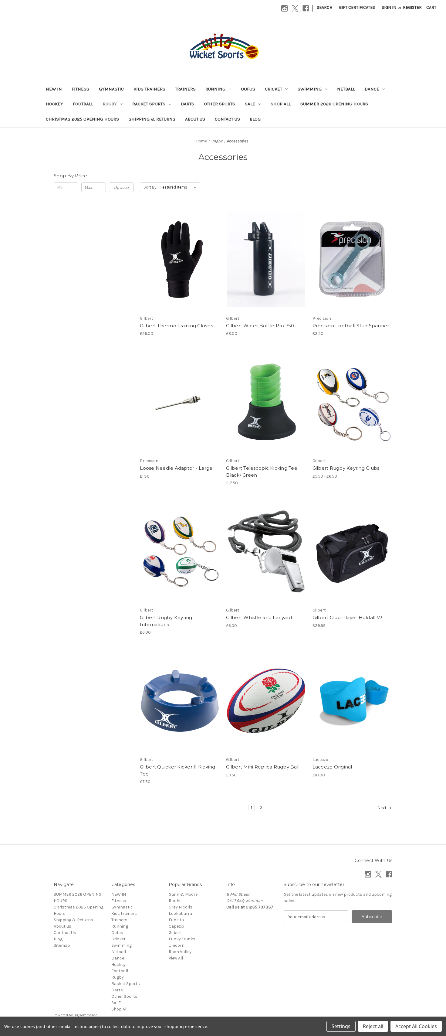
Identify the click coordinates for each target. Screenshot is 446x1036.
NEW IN (54, 89)
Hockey (54, 104)
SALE (250, 104)
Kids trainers (149, 89)
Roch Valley (180, 951)
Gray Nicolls (180, 907)
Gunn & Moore (183, 894)
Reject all (373, 1026)
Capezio (176, 926)
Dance (372, 89)
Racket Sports (148, 104)
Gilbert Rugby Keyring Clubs (346, 468)
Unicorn (176, 945)
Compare (178, 259)
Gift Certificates (357, 7)
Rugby (110, 104)
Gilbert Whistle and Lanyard (259, 617)
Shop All (281, 104)
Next (382, 808)
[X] (295, 8)
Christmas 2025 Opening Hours (82, 119)
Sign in (389, 7)
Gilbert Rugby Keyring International (166, 621)
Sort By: (150, 187)
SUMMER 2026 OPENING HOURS (334, 104)
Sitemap (62, 945)
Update (121, 187)
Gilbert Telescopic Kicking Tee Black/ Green (261, 471)
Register (412, 7)
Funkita (176, 919)
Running (215, 89)
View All (176, 958)
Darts (187, 104)
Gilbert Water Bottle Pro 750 (260, 326)
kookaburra (180, 913)
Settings (341, 1026)
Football (83, 104)
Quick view (175, 248)
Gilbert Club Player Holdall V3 (348, 617)
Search (324, 7)
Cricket (273, 89)
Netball (346, 89)
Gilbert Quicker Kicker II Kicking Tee (177, 770)
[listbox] (180, 187)
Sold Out (266, 412)
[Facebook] (305, 8)
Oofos (248, 89)
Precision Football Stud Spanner (351, 326)
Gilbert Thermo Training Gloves (176, 326)
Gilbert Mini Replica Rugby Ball (262, 767)
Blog (255, 119)
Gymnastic (111, 89)
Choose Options (180, 270)
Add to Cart (266, 270)
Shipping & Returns (152, 119)
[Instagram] (284, 8)
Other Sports (219, 104)
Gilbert (175, 932)
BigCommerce (85, 1015)
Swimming (310, 89)
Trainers (185, 89)
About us (195, 119)
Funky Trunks (182, 939)
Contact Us (227, 119)
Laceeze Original (332, 767)
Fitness (80, 89)
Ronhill (176, 900)
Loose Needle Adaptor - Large (176, 468)
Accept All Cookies (416, 1026)
